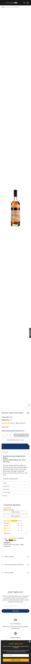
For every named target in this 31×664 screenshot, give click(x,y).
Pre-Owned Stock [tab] (6, 492)
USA (19, 587)
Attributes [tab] (5, 483)
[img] (13, 538)
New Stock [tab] (5, 495)
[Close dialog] (29, 642)
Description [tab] (5, 452)
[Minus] (3, 435)
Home (3, 7)
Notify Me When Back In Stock (15, 440)
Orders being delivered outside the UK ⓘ (13, 430)
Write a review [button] (15, 512)
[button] (24, 2)
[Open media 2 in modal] (15, 208)
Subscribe (15, 611)
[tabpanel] (15, 468)
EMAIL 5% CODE (16, 660)
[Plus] (10, 435)
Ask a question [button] (15, 516)
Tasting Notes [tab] (6, 486)
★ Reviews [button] (30, 333)
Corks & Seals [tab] (6, 489)
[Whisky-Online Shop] (11, 3)
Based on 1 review (9, 510)
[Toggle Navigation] (3, 2)
